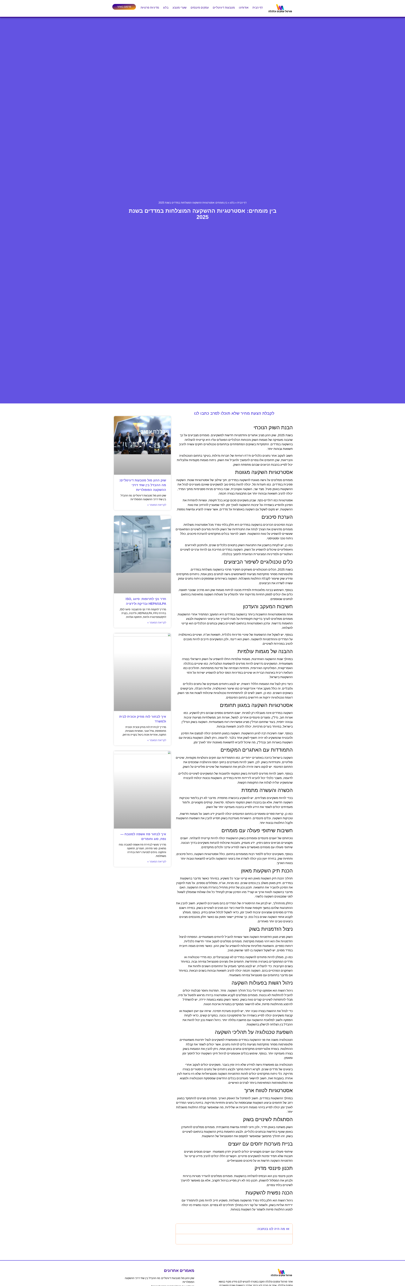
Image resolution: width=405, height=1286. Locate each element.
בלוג (165, 7)
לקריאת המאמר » (156, 505)
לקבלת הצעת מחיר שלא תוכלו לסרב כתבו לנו (234, 413)
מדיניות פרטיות (150, 7)
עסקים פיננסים (200, 7)
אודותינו (243, 7)
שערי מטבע (180, 7)
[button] (180, 1228)
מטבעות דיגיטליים (224, 7)
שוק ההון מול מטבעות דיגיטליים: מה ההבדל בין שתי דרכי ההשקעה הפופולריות (142, 485)
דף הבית (257, 7)
